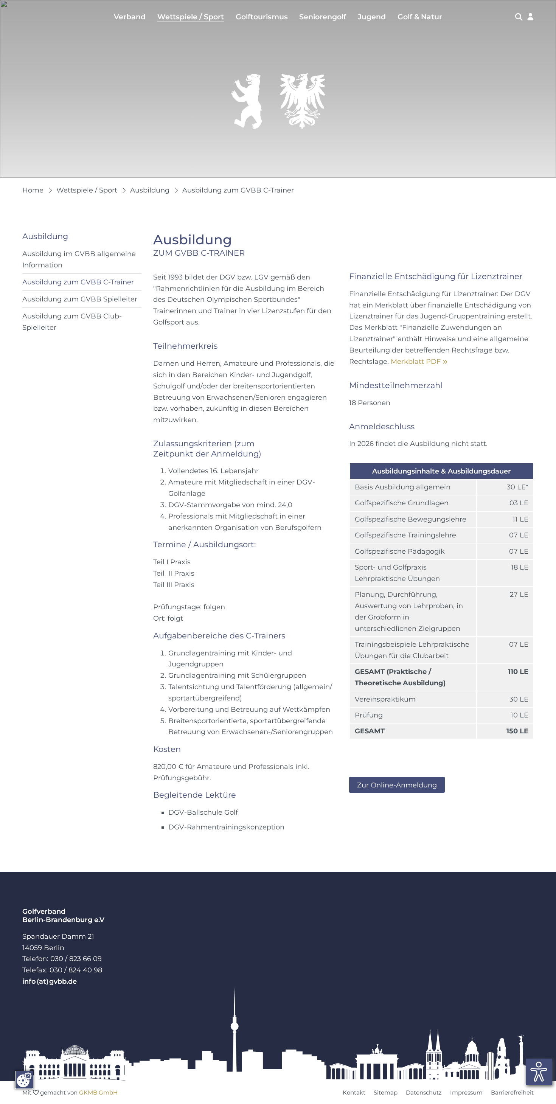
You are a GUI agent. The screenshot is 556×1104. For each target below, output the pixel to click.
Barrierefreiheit (512, 1092)
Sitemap (386, 1092)
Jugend (372, 16)
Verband (130, 16)
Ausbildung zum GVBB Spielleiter (79, 299)
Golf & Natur (420, 16)
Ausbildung (149, 190)
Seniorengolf (322, 16)
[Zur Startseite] (278, 101)
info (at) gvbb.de (49, 981)
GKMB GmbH (98, 1092)
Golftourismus (262, 16)
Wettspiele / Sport (190, 16)
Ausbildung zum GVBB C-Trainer (238, 190)
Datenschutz (424, 1092)
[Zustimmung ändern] (24, 1080)
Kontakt (354, 1092)
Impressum (466, 1092)
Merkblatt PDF (419, 361)
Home (32, 190)
